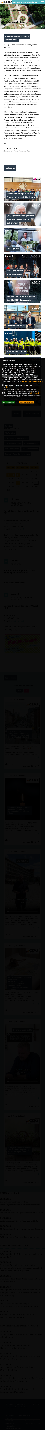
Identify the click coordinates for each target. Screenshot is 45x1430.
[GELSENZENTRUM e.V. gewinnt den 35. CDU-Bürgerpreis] (22, 303)
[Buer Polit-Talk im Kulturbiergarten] (22, 277)
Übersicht (9, 387)
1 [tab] (20, 26)
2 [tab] (23, 26)
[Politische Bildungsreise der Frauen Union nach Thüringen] (22, 200)
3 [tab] (25, 26)
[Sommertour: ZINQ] (22, 328)
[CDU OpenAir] (22, 251)
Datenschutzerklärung (32, 381)
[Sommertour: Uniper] (22, 354)
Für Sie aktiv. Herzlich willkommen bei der (18, 24)
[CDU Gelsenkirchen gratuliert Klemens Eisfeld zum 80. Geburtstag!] (22, 226)
